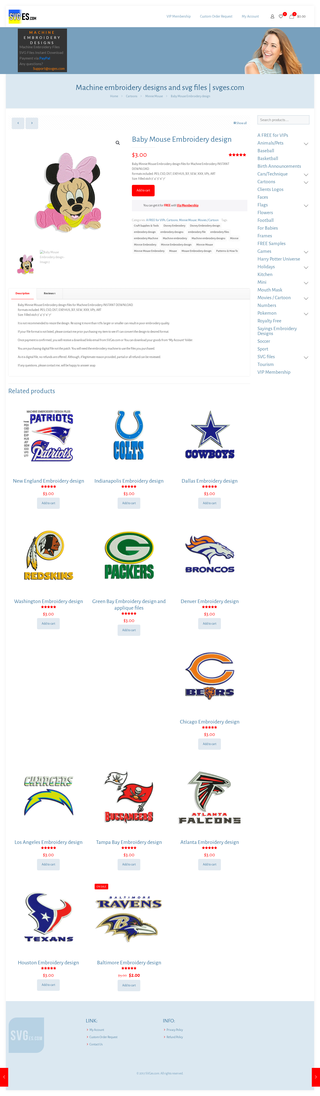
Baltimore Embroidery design (129, 963)
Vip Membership (187, 205)
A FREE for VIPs (155, 220)
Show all (241, 123)
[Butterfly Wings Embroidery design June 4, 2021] (4, 1077)
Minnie (234, 238)
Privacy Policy (175, 1030)
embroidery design (145, 232)
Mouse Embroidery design (197, 251)
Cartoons (131, 96)
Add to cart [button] (48, 503)
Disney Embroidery (174, 225)
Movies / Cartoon (208, 220)
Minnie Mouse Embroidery (149, 251)
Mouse (173, 251)
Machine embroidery (175, 238)
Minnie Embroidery (145, 244)
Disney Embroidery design (205, 225)
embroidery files (219, 232)
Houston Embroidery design (48, 963)
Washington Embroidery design (48, 601)
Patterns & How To (227, 251)
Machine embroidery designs (208, 238)
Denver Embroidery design (210, 601)
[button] (118, 143)
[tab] (22, 293)
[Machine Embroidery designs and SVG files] (22, 16)
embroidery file (197, 232)
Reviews (50, 293)
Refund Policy (175, 1037)
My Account (96, 1030)
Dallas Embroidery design (210, 481)
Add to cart (143, 190)
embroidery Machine (146, 238)
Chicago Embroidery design (209, 722)
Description (22, 293)
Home (114, 96)
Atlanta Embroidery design (209, 842)
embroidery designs (171, 232)
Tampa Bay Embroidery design (129, 842)
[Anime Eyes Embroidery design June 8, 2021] (316, 1077)
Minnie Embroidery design (176, 244)
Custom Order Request (103, 1037)
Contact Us (96, 1044)
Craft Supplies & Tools (146, 225)
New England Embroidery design (48, 481)
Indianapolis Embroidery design (129, 481)
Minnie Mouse (154, 96)
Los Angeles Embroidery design (48, 842)
